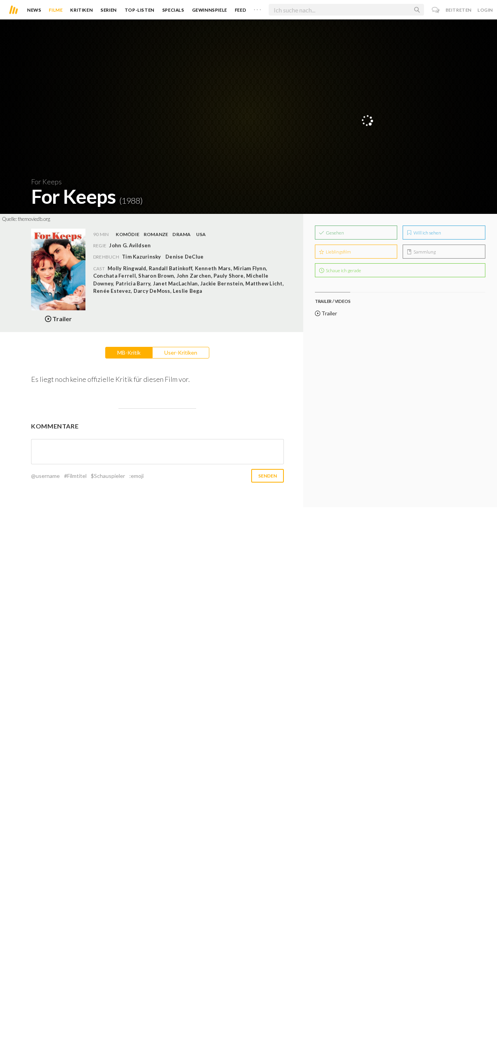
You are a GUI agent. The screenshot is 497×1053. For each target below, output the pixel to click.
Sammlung (424, 252)
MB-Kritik (129, 352)
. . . (257, 8)
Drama (181, 234)
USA (201, 234)
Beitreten (459, 9)
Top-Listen (140, 9)
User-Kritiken (180, 352)
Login (485, 9)
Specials (173, 9)
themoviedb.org (34, 219)
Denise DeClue (184, 257)
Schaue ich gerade (343, 270)
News (34, 9)
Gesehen (334, 233)
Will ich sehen (427, 233)
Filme (56, 9)
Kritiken (81, 9)
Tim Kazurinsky (141, 257)
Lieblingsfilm (338, 252)
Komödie (127, 234)
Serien (109, 9)
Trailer (328, 313)
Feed (240, 9)
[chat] (436, 10)
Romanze (156, 234)
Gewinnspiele (209, 9)
